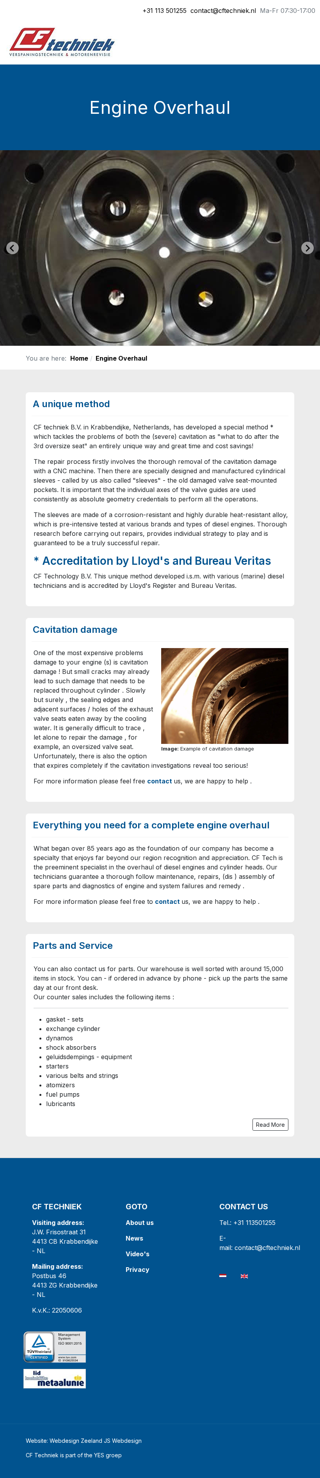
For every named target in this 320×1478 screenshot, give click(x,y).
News (134, 1238)
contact (159, 781)
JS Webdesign (123, 1440)
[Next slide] (307, 248)
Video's (137, 1254)
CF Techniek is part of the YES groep (74, 1455)
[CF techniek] (62, 41)
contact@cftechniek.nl (223, 10)
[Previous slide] (12, 248)
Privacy (138, 1269)
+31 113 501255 (164, 10)
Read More (270, 1124)
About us (140, 1223)
